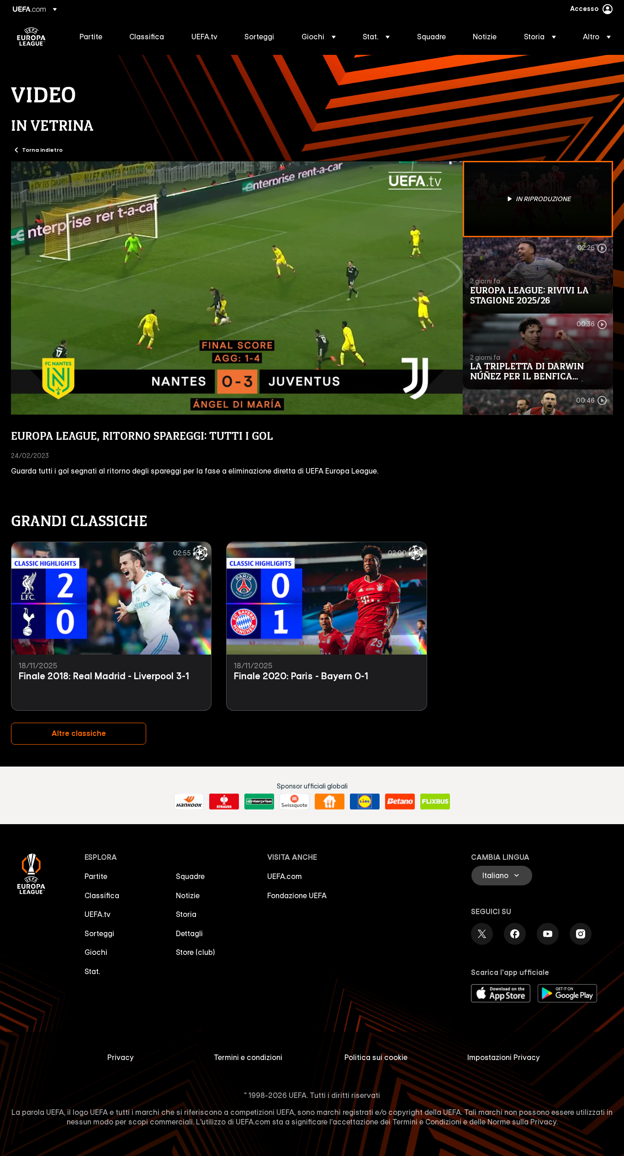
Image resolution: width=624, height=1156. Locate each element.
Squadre (190, 876)
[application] (237, 288)
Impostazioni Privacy (503, 1057)
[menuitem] (93, 36)
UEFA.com (284, 876)
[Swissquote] (294, 802)
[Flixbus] (435, 802)
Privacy (120, 1057)
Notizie (188, 895)
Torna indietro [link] (42, 149)
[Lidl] (365, 802)
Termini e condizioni (248, 1057)
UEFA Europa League (31, 36)
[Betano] (400, 802)
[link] (91, 36)
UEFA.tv (98, 914)
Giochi (96, 952)
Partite (96, 876)
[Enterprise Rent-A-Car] (259, 802)
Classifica (102, 895)
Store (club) (195, 952)
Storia (186, 914)
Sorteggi (99, 933)
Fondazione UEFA (297, 895)
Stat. (92, 971)
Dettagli (189, 933)
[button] (319, 36)
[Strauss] (224, 802)
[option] (538, 199)
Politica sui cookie (375, 1057)
